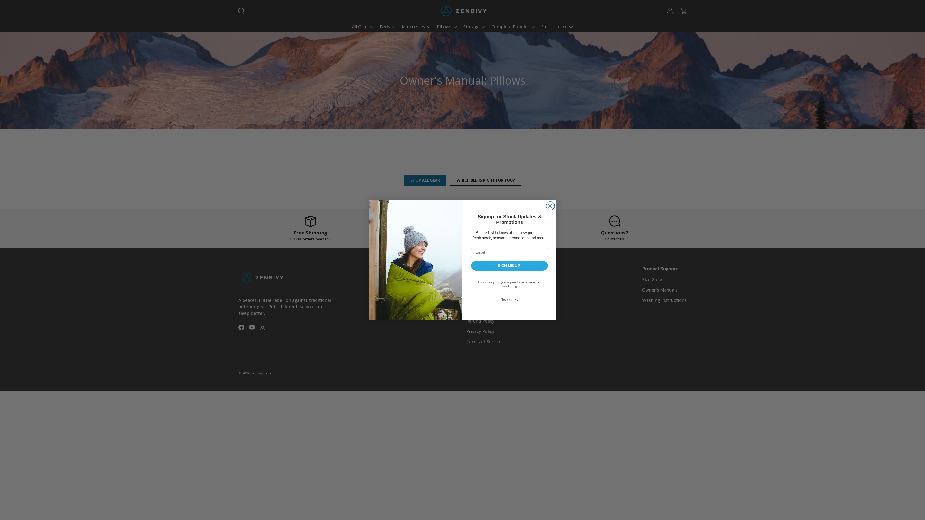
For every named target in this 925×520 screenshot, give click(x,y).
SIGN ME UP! (510, 266)
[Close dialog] (550, 206)
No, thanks (509, 299)
